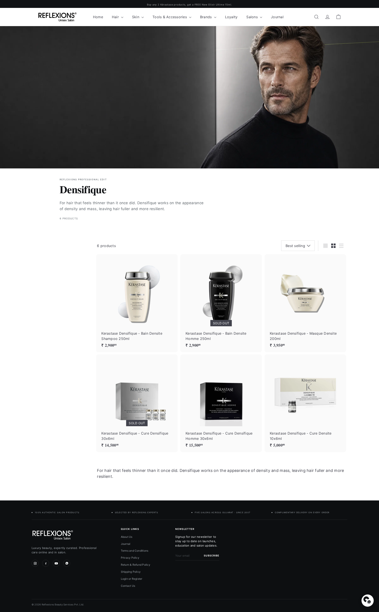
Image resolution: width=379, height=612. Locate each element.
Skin (136, 17)
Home (98, 17)
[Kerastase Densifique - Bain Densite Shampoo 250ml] (137, 303)
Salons (252, 17)
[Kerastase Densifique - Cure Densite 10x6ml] (305, 403)
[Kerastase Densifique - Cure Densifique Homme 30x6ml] (221, 403)
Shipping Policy (131, 571)
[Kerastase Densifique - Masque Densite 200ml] (305, 303)
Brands (206, 17)
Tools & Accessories (170, 17)
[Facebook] (45, 563)
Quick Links (130, 529)
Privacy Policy (130, 557)
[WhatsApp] (66, 563)
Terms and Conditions (134, 550)
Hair (116, 17)
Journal (277, 17)
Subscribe (211, 555)
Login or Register (131, 578)
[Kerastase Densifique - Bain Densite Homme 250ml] (221, 303)
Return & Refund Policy (135, 564)
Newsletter (184, 529)
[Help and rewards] (367, 600)
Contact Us (128, 585)
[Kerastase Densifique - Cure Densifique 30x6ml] (137, 403)
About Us (126, 536)
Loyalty (231, 17)
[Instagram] (35, 563)
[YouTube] (56, 563)
